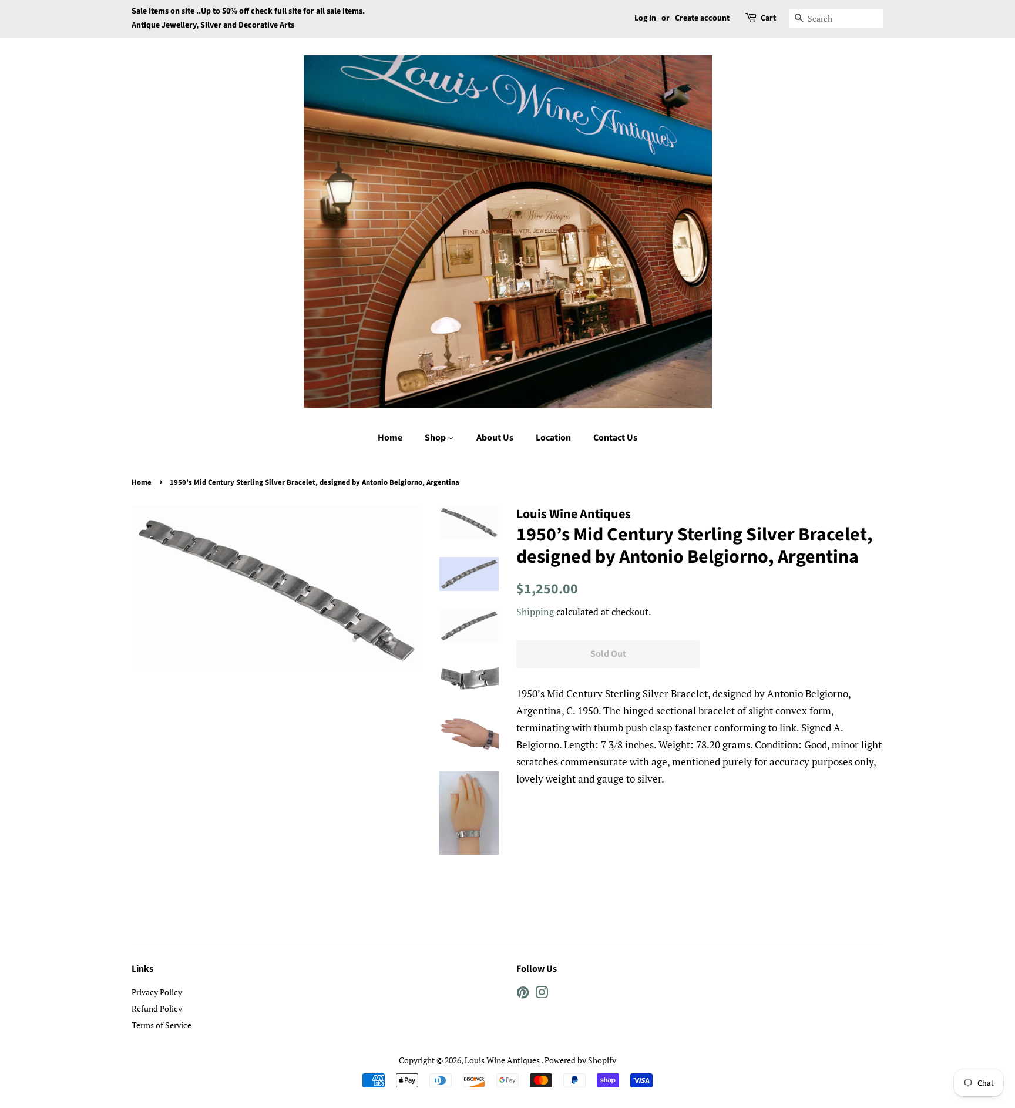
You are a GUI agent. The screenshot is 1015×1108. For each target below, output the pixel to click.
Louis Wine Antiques (503, 1060)
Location (553, 437)
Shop (436, 437)
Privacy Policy (157, 992)
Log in (645, 18)
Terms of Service (161, 1024)
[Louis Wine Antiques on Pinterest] (522, 994)
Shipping (535, 611)
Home (390, 437)
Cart (768, 18)
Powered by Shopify (580, 1060)
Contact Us (615, 437)
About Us (494, 437)
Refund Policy (157, 1008)
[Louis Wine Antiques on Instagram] (541, 994)
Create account (702, 18)
